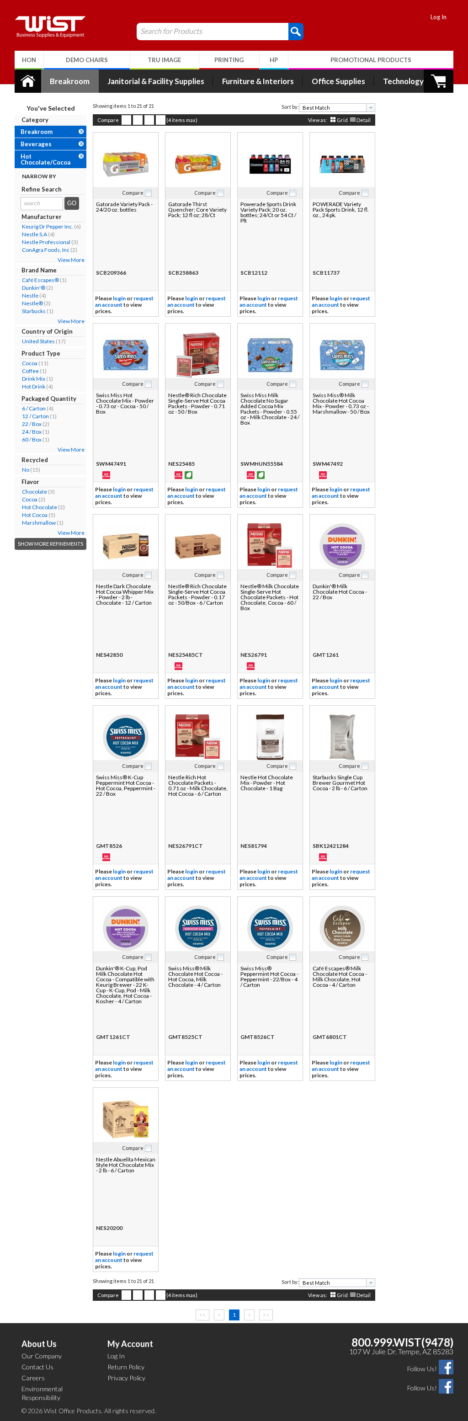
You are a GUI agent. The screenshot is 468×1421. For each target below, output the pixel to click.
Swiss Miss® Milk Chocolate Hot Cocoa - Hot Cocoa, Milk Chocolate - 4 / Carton (195, 976)
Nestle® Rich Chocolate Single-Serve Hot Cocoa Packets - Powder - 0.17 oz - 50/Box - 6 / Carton (197, 594)
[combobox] (337, 107)
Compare (108, 120)
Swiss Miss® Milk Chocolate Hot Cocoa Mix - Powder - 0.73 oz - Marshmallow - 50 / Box (341, 403)
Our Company (41, 1356)
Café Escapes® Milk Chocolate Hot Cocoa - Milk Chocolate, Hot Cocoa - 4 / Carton (340, 976)
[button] (296, 31)
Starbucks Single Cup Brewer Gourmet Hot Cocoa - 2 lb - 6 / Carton (340, 783)
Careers (33, 1378)
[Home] (28, 81)
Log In (439, 17)
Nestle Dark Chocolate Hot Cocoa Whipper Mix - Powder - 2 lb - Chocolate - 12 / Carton (125, 594)
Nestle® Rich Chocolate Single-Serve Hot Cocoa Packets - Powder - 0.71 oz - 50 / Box (197, 403)
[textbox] (333, 107)
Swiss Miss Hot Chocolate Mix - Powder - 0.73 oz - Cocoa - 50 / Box (125, 403)
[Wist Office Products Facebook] (446, 1366)
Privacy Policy (126, 1378)
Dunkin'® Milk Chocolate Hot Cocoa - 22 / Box (340, 592)
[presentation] (371, 108)
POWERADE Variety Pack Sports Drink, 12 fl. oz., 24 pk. (341, 209)
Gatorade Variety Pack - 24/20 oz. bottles (124, 207)
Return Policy (125, 1367)
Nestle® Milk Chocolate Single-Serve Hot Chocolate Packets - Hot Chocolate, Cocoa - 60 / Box (269, 597)
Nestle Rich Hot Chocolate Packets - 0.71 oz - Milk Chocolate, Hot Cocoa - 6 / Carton (198, 785)
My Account (130, 1344)
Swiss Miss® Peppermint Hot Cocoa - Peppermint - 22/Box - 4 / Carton (269, 976)
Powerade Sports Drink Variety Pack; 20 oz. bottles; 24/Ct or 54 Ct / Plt (268, 212)
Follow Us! (422, 1369)
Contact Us (37, 1367)
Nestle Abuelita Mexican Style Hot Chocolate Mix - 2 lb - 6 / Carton (125, 1165)
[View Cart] (438, 81)
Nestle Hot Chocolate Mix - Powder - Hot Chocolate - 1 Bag (266, 783)
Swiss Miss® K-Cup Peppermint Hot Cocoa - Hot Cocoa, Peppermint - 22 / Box (125, 785)
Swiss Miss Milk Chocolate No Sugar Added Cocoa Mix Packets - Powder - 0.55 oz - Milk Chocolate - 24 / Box (269, 409)
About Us (39, 1344)
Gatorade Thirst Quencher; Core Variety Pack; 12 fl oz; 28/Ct (197, 209)
